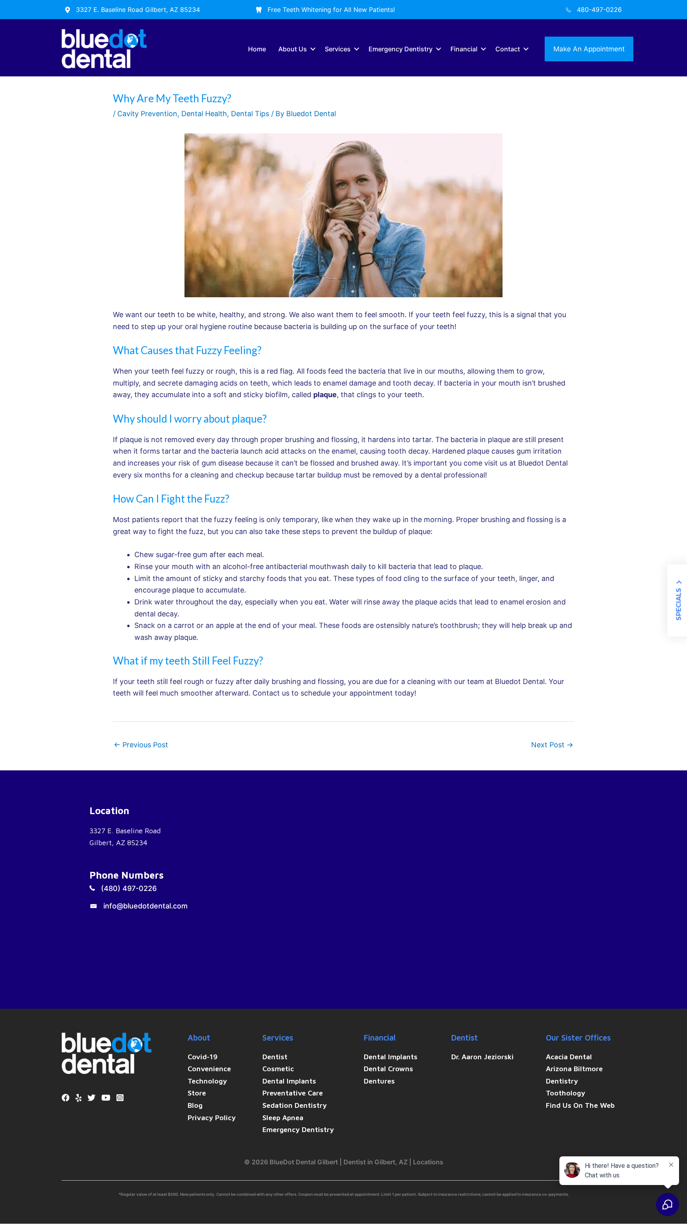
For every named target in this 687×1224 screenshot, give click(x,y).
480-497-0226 (599, 10)
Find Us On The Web (580, 1105)
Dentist (274, 1056)
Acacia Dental (569, 1056)
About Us (292, 49)
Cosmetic (278, 1068)
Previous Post (141, 745)
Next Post (552, 745)
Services (338, 49)
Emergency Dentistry (401, 49)
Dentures (379, 1081)
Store (197, 1093)
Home (257, 49)
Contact (507, 49)
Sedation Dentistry (294, 1105)
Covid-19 (202, 1056)
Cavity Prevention (147, 113)
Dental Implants (289, 1081)
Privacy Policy (212, 1117)
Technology (207, 1081)
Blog (195, 1105)
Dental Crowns (388, 1068)
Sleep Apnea (282, 1117)
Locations (428, 1162)
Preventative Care (292, 1093)
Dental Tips (250, 113)
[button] (312, 49)
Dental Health (204, 113)
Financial (463, 49)
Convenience (209, 1068)
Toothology (565, 1093)
